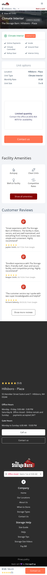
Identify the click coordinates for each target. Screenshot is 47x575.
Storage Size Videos (23, 541)
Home (23, 493)
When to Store (23, 507)
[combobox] (23, 474)
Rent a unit (40, 9)
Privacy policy (23, 559)
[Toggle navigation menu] (43, 3)
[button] (23, 482)
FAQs (23, 532)
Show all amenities (23, 196)
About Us (23, 502)
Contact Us (24, 516)
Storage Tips (23, 536)
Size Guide (23, 527)
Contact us (23, 139)
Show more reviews (23, 312)
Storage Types (23, 511)
